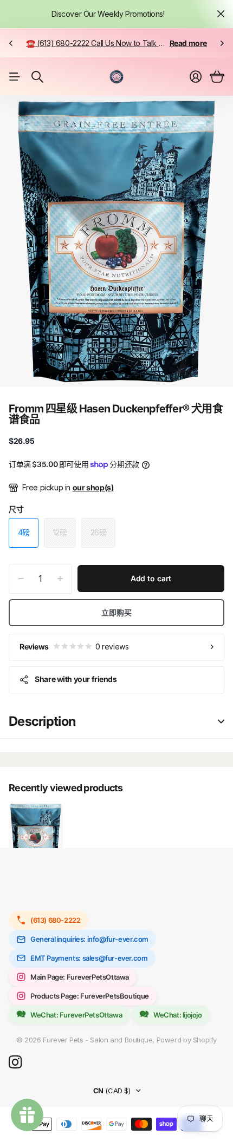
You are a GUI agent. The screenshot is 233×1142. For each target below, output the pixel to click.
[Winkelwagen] (217, 77)
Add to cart (151, 578)
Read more (189, 43)
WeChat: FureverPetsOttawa (76, 1014)
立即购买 (116, 612)
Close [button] (220, 14)
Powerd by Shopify (187, 1039)
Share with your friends (75, 679)
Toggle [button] (221, 721)
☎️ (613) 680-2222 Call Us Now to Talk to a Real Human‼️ (124, 43)
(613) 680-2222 (55, 920)
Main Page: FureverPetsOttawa (79, 977)
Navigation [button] (15, 77)
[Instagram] (15, 1062)
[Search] (37, 77)
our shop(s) (93, 487)
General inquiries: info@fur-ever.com (89, 939)
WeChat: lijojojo (177, 1014)
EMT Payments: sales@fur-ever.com (89, 958)
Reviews (74, 646)
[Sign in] (196, 77)
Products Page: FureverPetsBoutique (89, 996)
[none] (11, 43)
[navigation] (87, 368)
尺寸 (16, 509)
